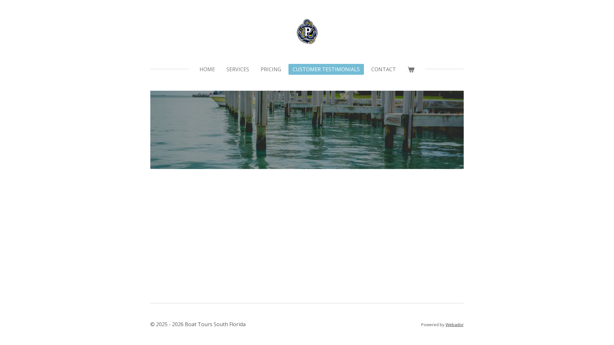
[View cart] (411, 69)
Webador (454, 324)
